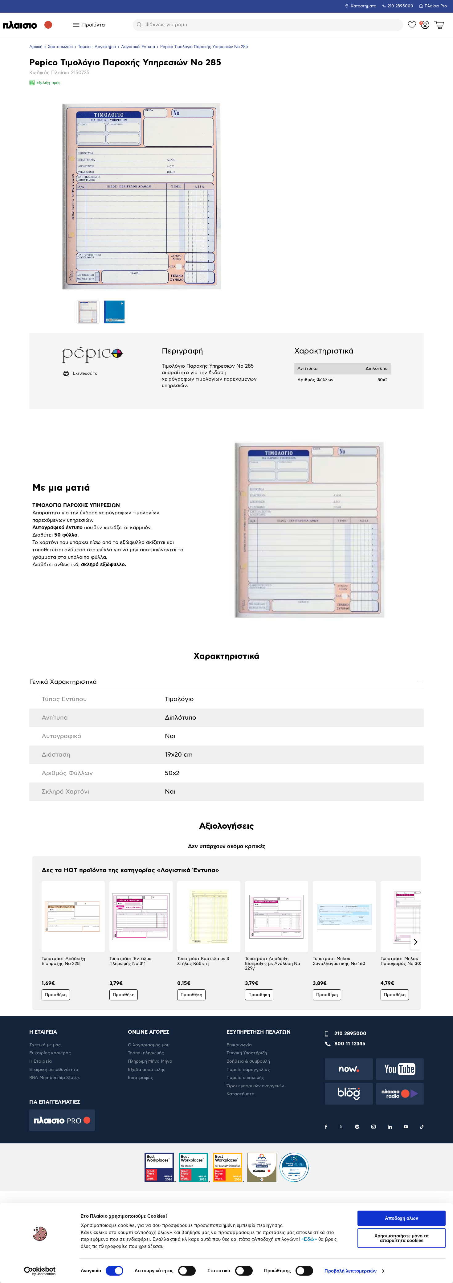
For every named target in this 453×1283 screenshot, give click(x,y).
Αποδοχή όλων (401, 1218)
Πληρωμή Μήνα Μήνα (150, 1061)
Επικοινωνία (239, 1045)
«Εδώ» (309, 1239)
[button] (37, 942)
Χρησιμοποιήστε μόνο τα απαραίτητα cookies (401, 1238)
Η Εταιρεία (40, 1061)
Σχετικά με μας (45, 1045)
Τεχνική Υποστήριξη (246, 1053)
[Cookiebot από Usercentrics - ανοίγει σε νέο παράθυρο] (40, 1271)
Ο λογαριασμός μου (148, 1045)
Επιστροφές (140, 1078)
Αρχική (36, 47)
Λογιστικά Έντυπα (138, 47)
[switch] (187, 1271)
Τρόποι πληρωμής (146, 1053)
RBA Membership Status (54, 1078)
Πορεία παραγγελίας (248, 1070)
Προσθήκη (56, 995)
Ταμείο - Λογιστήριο (97, 47)
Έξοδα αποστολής (146, 1070)
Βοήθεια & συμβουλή (248, 1061)
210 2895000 (350, 1033)
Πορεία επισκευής (245, 1078)
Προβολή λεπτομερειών (350, 1270)
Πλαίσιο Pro (436, 6)
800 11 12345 (349, 1043)
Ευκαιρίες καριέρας (50, 1053)
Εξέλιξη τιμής (48, 82)
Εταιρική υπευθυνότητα (53, 1070)
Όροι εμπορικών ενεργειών (255, 1086)
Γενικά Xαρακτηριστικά (226, 681)
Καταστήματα (363, 6)
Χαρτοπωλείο (60, 47)
